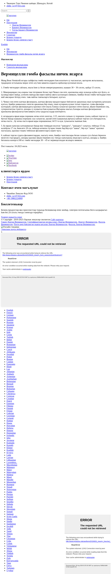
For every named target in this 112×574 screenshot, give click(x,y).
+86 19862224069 (15, 198)
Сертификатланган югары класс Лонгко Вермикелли (52, 222)
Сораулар (11, 35)
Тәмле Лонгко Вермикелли (13, 222)
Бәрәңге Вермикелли (22, 27)
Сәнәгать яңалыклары (17, 67)
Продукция (12, 22)
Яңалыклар (12, 32)
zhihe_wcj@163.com (16, 6)
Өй (8, 20)
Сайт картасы (57, 219)
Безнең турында (14, 37)
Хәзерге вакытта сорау (11, 217)
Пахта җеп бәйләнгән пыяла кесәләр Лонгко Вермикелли (40, 224)
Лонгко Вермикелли (21, 25)
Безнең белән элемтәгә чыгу (20, 40)
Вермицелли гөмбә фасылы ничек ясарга (26, 54)
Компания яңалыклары (17, 65)
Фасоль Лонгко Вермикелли (81, 224)
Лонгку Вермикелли (87, 222)
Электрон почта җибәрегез (13, 229)
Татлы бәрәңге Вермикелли (25, 30)
